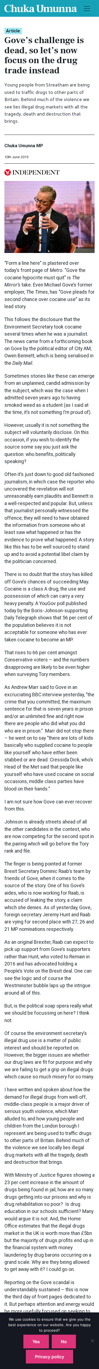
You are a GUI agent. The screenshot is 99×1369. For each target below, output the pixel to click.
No (64, 1341)
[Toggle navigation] (87, 8)
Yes (36, 1341)
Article (13, 31)
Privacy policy (49, 1356)
